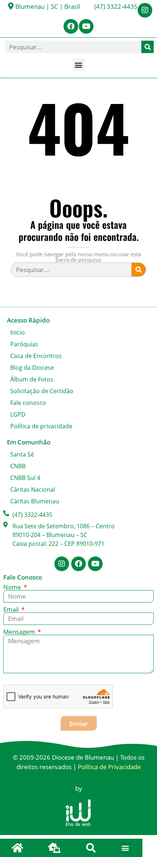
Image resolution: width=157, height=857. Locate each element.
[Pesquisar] (147, 47)
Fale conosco (28, 403)
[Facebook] (71, 26)
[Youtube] (86, 26)
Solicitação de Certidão (41, 391)
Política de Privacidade (109, 767)
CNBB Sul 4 (25, 478)
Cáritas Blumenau (34, 501)
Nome (13, 587)
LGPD (18, 414)
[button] (79, 65)
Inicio (17, 332)
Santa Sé (22, 454)
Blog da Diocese (32, 368)
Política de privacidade (41, 426)
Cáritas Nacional (32, 489)
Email (11, 609)
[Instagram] (145, 10)
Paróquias (24, 344)
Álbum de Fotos (31, 379)
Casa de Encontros (36, 356)
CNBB (18, 466)
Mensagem (20, 632)
